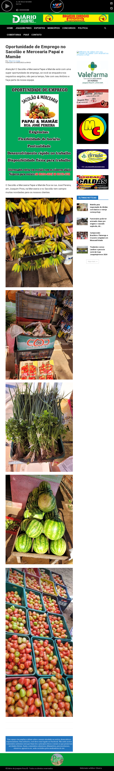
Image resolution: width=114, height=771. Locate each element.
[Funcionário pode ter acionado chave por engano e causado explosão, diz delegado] (82, 221)
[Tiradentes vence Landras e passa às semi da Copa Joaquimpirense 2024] (82, 249)
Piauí (26, 35)
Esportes (39, 28)
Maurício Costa (14, 61)
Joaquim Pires (23, 28)
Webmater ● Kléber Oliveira (91, 768)
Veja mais (91, 261)
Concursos (68, 28)
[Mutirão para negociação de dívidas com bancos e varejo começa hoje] (82, 207)
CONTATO (36, 35)
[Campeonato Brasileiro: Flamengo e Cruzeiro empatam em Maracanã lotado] (82, 235)
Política (83, 28)
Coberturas (14, 35)
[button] (105, 28)
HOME (10, 28)
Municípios (54, 28)
